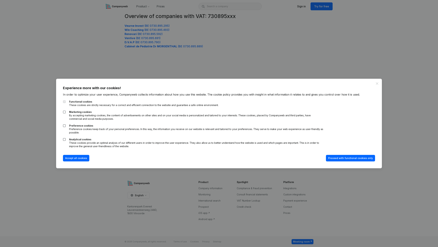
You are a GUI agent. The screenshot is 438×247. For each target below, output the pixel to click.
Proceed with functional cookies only (350, 158)
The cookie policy (218, 94)
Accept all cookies (76, 158)
